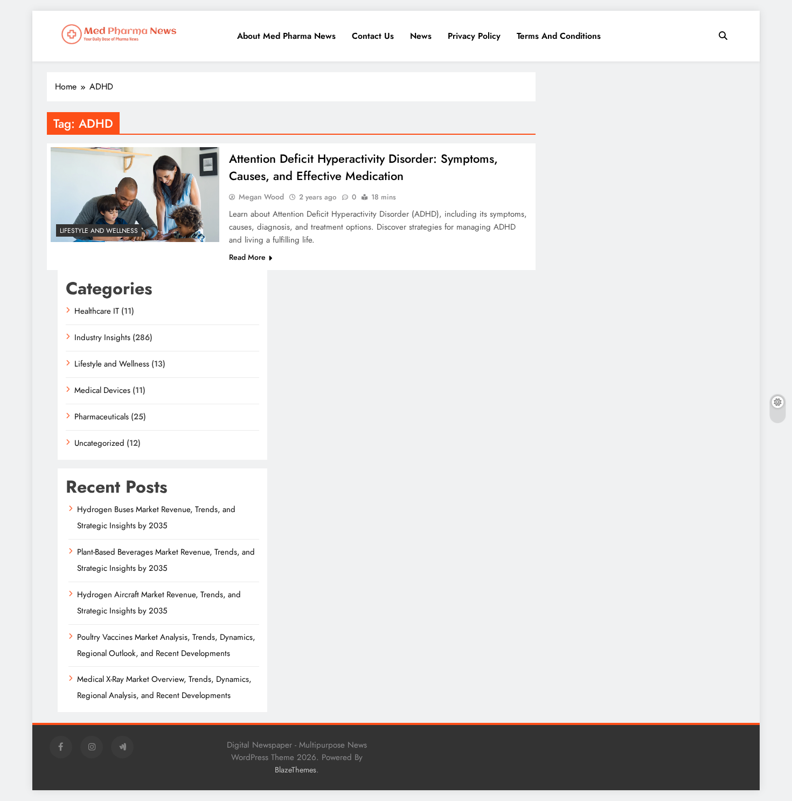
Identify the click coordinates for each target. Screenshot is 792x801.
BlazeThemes (295, 769)
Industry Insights (102, 337)
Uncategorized (99, 443)
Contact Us (373, 36)
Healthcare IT (96, 311)
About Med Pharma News (286, 36)
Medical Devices (102, 390)
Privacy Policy (474, 36)
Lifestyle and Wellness (99, 231)
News (421, 36)
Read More (247, 257)
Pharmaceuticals (101, 417)
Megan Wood (261, 196)
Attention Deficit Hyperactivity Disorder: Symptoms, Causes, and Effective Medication (363, 167)
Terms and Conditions (559, 36)
